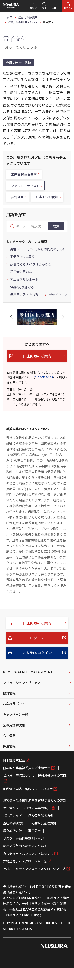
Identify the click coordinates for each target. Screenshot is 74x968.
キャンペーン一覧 (15, 714)
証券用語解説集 (14, 725)
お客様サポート (14, 703)
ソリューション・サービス (22, 682)
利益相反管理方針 (43, 823)
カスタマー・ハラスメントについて (28, 853)
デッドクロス (58, 294)
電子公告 (34, 830)
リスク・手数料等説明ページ (23, 838)
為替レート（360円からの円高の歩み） (38, 249)
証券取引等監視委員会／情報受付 (26, 767)
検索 (56, 226)
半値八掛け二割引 (22, 256)
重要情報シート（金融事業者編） (26, 808)
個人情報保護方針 (40, 815)
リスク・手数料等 (32, 5)
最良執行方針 (12, 830)
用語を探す (16, 214)
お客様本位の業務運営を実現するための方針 (34, 800)
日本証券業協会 (14, 760)
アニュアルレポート (24, 279)
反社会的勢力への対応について (25, 845)
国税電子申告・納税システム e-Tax (28, 788)
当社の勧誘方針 (14, 823)
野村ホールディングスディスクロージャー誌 (34, 868)
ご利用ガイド (12, 815)
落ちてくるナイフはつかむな (30, 264)
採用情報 (9, 746)
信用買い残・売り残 (24, 294)
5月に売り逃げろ (22, 287)
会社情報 (9, 735)
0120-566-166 (44, 377)
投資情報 (9, 693)
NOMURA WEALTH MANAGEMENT (28, 671)
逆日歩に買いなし (22, 271)
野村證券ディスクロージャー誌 (25, 861)
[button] (12, 317)
